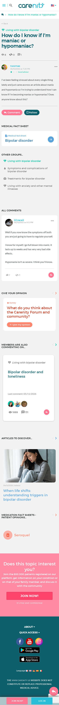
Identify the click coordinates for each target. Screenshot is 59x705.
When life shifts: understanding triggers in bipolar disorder (25, 495)
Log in (42, 701)
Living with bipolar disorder (22, 30)
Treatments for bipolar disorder (26, 178)
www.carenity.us (21, 680)
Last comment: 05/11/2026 (22, 393)
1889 (15, 412)
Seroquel (22, 535)
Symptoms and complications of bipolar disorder (27, 170)
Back (5, 23)
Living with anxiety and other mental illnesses (30, 187)
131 (26, 412)
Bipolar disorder (19, 140)
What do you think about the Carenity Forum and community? (29, 312)
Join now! (29, 596)
